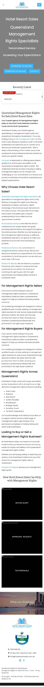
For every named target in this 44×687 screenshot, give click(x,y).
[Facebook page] (24, 661)
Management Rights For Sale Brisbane (14, 668)
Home (32, 670)
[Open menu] (39, 4)
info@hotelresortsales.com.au (22, 656)
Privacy (37, 670)
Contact (34, 71)
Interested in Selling (15, 71)
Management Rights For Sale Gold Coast (15, 670)
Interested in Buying (21, 66)
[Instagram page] (20, 661)
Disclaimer (5, 673)
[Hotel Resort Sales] (22, 4)
